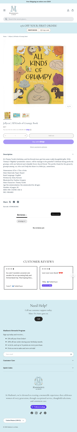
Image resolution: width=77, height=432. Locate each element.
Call (38, 319)
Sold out (51, 136)
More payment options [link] (38, 147)
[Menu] (4, 10)
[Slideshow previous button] (4, 275)
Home (5, 36)
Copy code (45, 30)
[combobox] (38, 19)
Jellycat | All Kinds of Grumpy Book (18, 36)
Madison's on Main (13, 427)
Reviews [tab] (21, 215)
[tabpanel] (38, 234)
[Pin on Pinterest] (18, 202)
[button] (72, 10)
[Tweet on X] (10, 202)
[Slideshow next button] (73, 275)
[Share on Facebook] (14, 202)
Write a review (56, 214)
